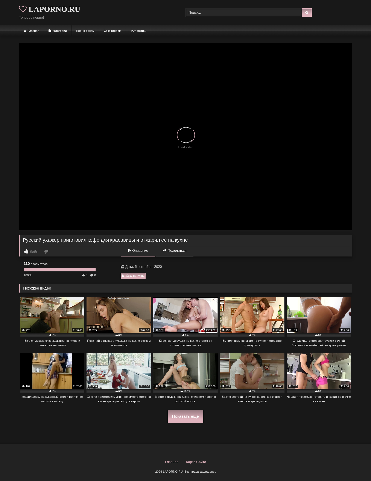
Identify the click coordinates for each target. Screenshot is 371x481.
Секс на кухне (135, 275)
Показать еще (185, 416)
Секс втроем (112, 30)
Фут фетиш (138, 30)
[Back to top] (357, 468)
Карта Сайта (196, 462)
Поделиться (177, 250)
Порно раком (85, 30)
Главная (33, 30)
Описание (139, 250)
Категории (59, 30)
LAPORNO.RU (53, 9)
